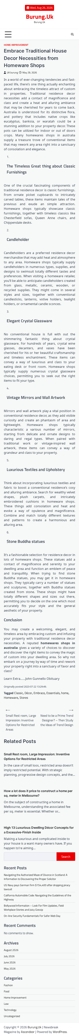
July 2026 (9, 956)
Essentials (53, 693)
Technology (10, 1010)
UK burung (12, 72)
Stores (24, 697)
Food (6, 991)
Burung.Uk (39, 16)
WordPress (60, 1031)
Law (6, 1004)
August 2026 (11, 950)
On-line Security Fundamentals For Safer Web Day (32, 916)
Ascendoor (28, 1031)
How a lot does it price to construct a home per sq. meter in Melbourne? (38, 793)
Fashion (8, 985)
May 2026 (10, 968)
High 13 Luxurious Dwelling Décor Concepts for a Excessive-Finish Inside (39, 830)
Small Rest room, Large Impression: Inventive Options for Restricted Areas (37, 756)
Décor (28, 693)
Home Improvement (16, 44)
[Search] (72, 34)
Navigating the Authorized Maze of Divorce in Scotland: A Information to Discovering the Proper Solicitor (35, 877)
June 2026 (10, 962)
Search (65, 856)
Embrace (39, 693)
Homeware (11, 697)
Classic (18, 693)
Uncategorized (12, 1016)
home (64, 693)
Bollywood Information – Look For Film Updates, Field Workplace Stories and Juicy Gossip (34, 907)
